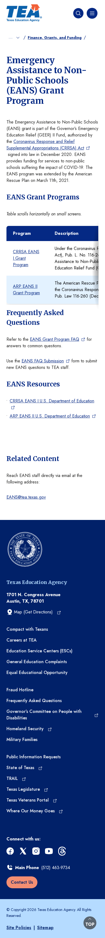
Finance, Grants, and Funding (55, 37)
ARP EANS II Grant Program (26, 289)
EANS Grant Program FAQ (54, 339)
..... (11, 37)
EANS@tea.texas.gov (26, 497)
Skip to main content (19, 4)
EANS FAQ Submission (43, 361)
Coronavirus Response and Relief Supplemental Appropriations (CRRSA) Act (45, 144)
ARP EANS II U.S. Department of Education (50, 416)
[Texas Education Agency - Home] (24, 13)
